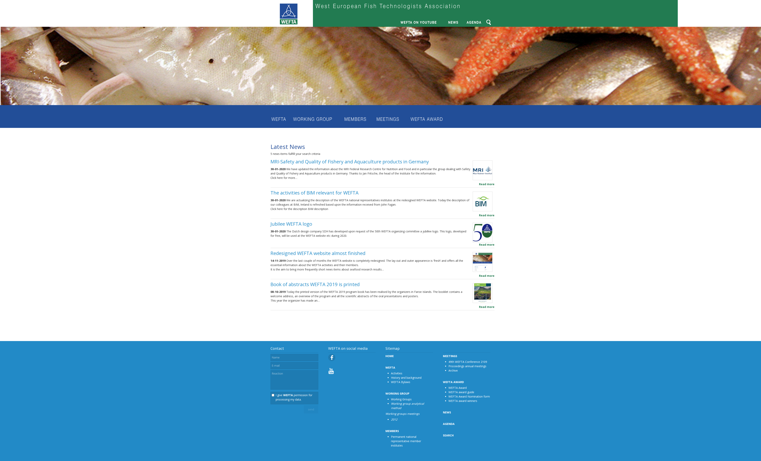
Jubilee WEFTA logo (291, 223)
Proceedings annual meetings (467, 366)
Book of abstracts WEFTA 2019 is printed (315, 284)
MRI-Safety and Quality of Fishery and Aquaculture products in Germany (350, 161)
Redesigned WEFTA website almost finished (318, 253)
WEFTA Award (457, 388)
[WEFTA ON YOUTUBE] (331, 373)
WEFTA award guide (461, 392)
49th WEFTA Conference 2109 (467, 362)
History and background (406, 378)
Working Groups (401, 399)
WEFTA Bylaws (400, 382)
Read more (486, 184)
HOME (389, 356)
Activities (396, 373)
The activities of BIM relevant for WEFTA (315, 192)
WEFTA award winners (462, 401)
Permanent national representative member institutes (406, 441)
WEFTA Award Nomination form (469, 396)
